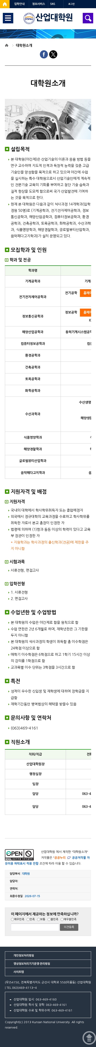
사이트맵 (19, 972)
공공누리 (59, 857)
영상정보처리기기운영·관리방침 (32, 963)
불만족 (54, 919)
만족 (32, 919)
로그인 (71, 4)
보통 (42, 919)
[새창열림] (5, 4)
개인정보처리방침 (24, 955)
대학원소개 (24, 45)
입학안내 (19, 4)
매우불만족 (70, 919)
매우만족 (19, 919)
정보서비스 (38, 4)
